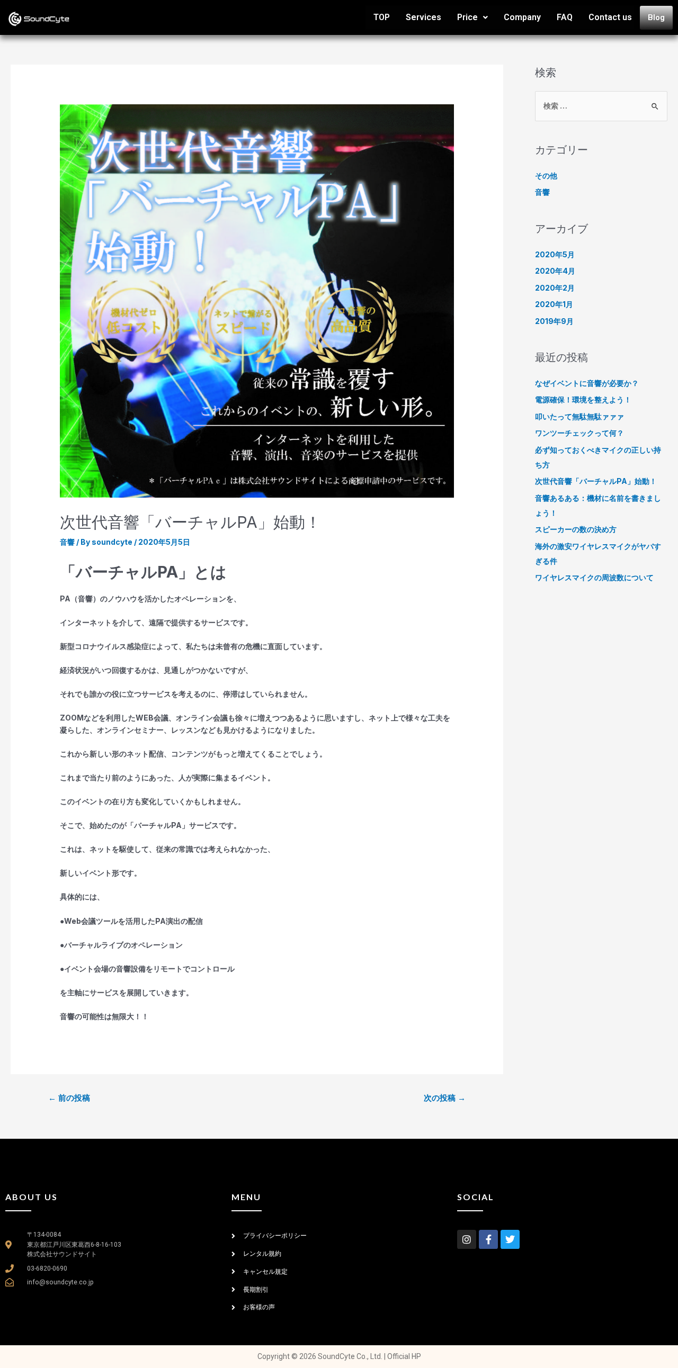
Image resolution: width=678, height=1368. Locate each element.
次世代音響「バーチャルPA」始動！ (596, 480)
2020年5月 (555, 254)
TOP (381, 17)
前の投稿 (69, 1098)
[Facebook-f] (488, 1239)
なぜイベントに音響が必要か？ (587, 383)
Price (467, 17)
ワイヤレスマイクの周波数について (594, 577)
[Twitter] (510, 1239)
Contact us (610, 17)
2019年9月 (554, 321)
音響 (67, 541)
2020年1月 (554, 304)
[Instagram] (466, 1239)
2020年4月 (555, 270)
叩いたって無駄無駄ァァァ (579, 416)
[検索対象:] (601, 105)
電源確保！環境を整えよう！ (583, 399)
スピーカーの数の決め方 (576, 529)
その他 (546, 175)
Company (522, 17)
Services (423, 17)
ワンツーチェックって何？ (579, 432)
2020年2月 (555, 287)
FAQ (565, 17)
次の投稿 (445, 1098)
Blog (656, 17)
